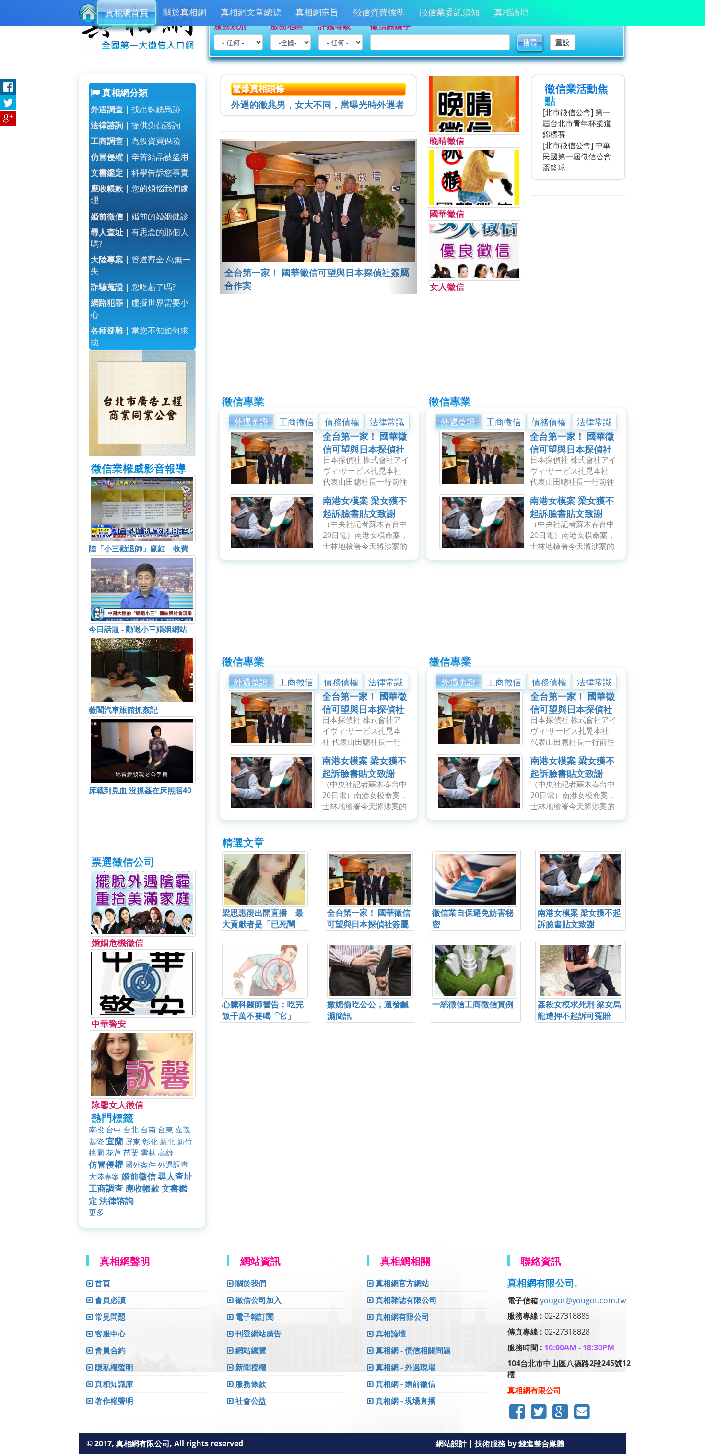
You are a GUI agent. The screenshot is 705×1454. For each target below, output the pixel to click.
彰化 (150, 1141)
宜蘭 (114, 1141)
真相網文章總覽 (251, 12)
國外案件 (140, 1164)
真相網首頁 (126, 12)
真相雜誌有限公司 (405, 1300)
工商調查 (106, 1188)
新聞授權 (250, 1367)
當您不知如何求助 (139, 336)
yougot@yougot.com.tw (583, 1300)
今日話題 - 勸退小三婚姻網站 (138, 629)
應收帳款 (142, 1188)
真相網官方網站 (401, 1283)
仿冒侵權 (106, 1164)
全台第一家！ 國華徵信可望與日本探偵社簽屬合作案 (365, 449)
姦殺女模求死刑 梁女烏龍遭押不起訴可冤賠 (579, 1010)
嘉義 (182, 1129)
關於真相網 (184, 12)
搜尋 (530, 42)
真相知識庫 (113, 1384)
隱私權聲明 (113, 1367)
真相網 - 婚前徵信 (404, 1384)
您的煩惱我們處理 (139, 194)
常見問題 (109, 1316)
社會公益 (250, 1400)
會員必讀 (109, 1300)
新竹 (184, 1141)
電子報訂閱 (254, 1316)
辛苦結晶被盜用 (139, 156)
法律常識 (387, 422)
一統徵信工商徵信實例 (473, 1004)
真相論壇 (511, 12)
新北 (167, 1141)
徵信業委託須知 (449, 12)
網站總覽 (250, 1350)
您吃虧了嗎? (133, 286)
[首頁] (88, 13)
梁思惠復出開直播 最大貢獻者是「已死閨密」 (263, 924)
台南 (148, 1129)
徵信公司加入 (258, 1300)
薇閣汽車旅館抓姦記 (123, 709)
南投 (96, 1129)
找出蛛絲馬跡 (135, 109)
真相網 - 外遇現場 (404, 1367)
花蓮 (113, 1152)
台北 (131, 1129)
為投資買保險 (135, 140)
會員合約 (109, 1350)
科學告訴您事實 (139, 172)
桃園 (96, 1152)
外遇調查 (173, 1164)
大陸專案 (104, 1176)
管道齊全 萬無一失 (140, 265)
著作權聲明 (113, 1400)
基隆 (96, 1141)
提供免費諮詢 (135, 125)
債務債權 (342, 422)
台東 (165, 1129)
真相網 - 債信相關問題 (412, 1350)
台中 (113, 1129)
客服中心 (109, 1333)
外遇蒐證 (251, 422)
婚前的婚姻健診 (139, 216)
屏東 (133, 1141)
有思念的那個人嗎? (139, 237)
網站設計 (452, 1443)
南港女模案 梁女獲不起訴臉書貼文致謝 (365, 507)
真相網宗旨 (317, 12)
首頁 (101, 1283)
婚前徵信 (138, 1176)
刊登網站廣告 (258, 1333)
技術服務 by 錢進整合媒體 (519, 1443)
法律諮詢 (116, 1200)
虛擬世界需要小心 (139, 308)
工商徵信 (296, 422)
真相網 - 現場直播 (404, 1400)
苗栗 (131, 1152)
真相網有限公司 (401, 1316)
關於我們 (250, 1283)
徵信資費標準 (379, 12)
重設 (562, 42)
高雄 (165, 1152)
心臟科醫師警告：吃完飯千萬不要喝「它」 (263, 1010)
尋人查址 (175, 1176)
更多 (96, 1212)
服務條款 (250, 1384)
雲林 (148, 1152)
